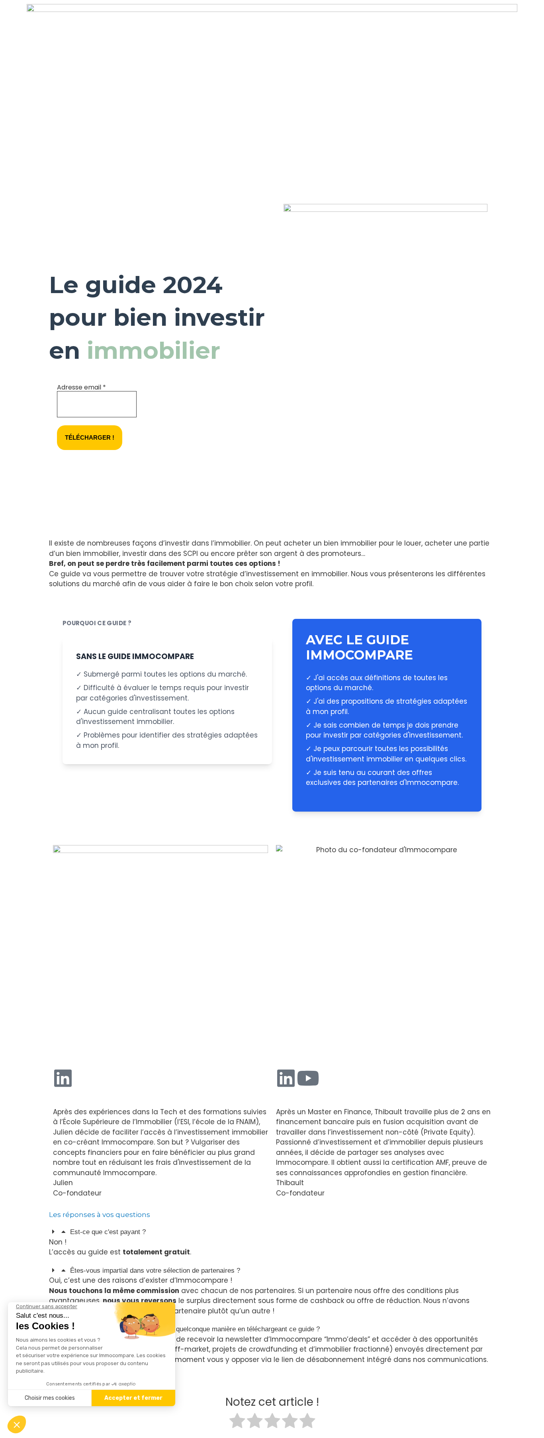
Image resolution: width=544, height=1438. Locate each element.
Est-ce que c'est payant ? (108, 1232)
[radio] (237, 1422)
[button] (272, 1232)
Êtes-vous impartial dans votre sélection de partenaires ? (155, 1270)
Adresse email (81, 387)
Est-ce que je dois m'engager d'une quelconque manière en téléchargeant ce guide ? (195, 1329)
